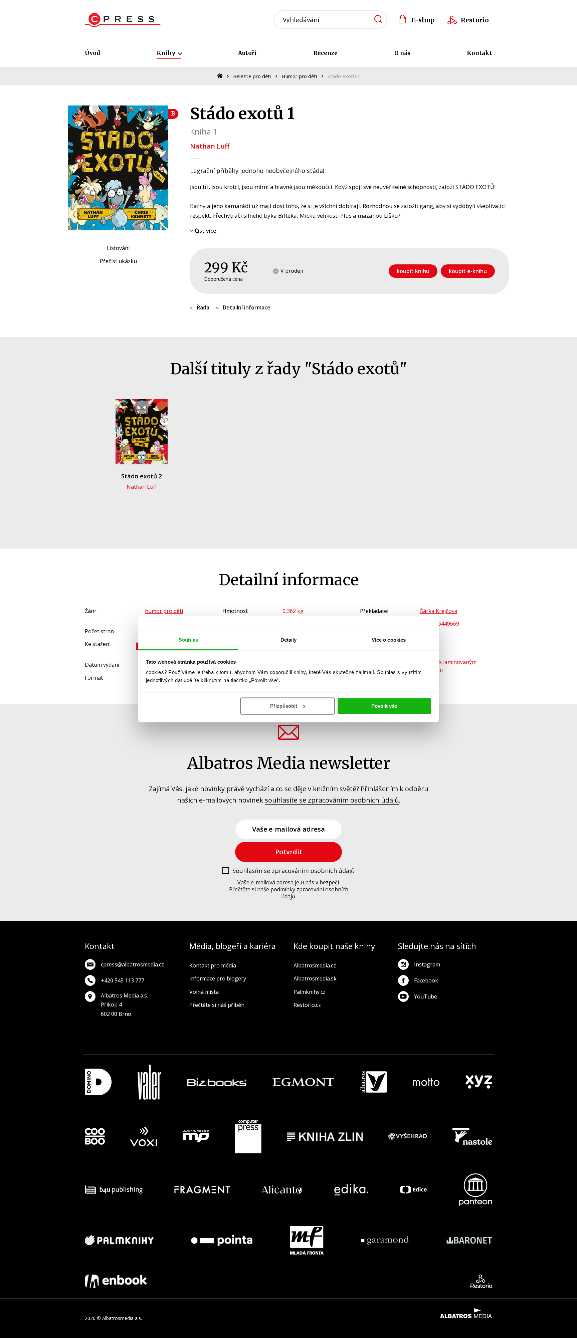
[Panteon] (475, 1189)
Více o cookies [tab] (389, 640)
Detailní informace (246, 307)
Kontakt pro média (212, 965)
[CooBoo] (95, 1137)
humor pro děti (164, 611)
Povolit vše (384, 706)
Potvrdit (288, 851)
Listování (118, 248)
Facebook (426, 980)
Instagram (427, 964)
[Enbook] (116, 1281)
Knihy (167, 53)
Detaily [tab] (288, 640)
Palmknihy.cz (310, 991)
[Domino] (98, 1082)
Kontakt (479, 53)
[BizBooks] (217, 1082)
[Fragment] (202, 1189)
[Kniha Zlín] (325, 1137)
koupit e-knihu (468, 271)
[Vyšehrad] (407, 1137)
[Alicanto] (282, 1189)
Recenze (325, 53)
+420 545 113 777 (122, 980)
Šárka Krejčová (438, 611)
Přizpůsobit (283, 706)
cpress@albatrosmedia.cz (132, 964)
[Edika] (351, 1189)
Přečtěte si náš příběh (216, 1005)
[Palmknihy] (119, 1240)
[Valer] (149, 1082)
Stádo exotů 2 (141, 476)
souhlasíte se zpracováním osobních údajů (332, 800)
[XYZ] (478, 1082)
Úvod (92, 53)
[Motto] (426, 1082)
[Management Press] (196, 1137)
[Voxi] (143, 1137)
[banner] (123, 20)
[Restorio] (481, 1281)
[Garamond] (385, 1240)
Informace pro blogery (217, 978)
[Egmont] (303, 1082)
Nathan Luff (209, 146)
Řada (203, 307)
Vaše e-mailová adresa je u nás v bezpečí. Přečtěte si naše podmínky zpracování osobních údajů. (288, 889)
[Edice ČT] (413, 1189)
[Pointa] (221, 1240)
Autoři (247, 53)
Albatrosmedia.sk (315, 978)
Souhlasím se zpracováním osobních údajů (293, 871)
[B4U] (114, 1189)
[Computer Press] (248, 1137)
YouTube (425, 996)
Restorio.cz (307, 1005)
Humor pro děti (299, 76)
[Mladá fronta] (307, 1240)
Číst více (205, 230)
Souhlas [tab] (188, 640)
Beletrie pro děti (252, 76)
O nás (402, 53)
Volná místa (204, 991)
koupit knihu (413, 271)
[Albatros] (373, 1082)
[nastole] (472, 1137)
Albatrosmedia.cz (315, 965)
